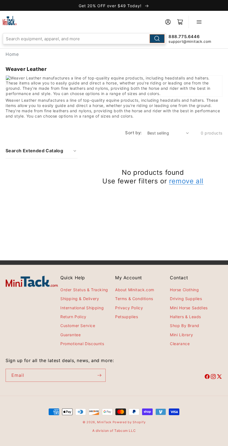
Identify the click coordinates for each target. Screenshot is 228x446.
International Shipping (82, 307)
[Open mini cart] (180, 22)
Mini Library (181, 334)
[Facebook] (207, 377)
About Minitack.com (134, 289)
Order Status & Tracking (84, 289)
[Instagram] (213, 377)
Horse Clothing (184, 289)
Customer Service (77, 325)
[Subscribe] (99, 375)
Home (12, 54)
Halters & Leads (185, 316)
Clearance (180, 343)
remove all (186, 181)
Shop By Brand (184, 325)
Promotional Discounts (82, 343)
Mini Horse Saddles (189, 307)
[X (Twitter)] (219, 377)
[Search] (157, 38)
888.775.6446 (184, 36)
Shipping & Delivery (79, 298)
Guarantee (70, 334)
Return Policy (73, 316)
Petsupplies (126, 316)
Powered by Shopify (129, 422)
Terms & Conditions (134, 298)
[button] (42, 150)
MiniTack (104, 422)
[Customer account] (168, 22)
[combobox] (84, 38)
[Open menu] (199, 22)
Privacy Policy (129, 307)
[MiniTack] (10, 20)
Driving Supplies (186, 298)
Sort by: (133, 132)
